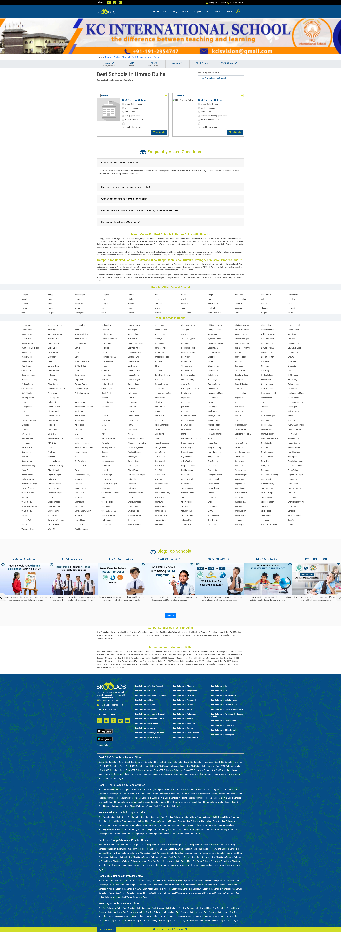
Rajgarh (24, 308)
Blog (175, 11)
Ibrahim (104, 398)
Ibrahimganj (133, 398)
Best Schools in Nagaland (184, 700)
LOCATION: (109, 64)
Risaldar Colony (267, 484)
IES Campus (213, 398)
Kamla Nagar (106, 416)
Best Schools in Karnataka (146, 723)
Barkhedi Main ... (162, 348)
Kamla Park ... (160, 416)
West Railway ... (81, 529)
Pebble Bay (159, 466)
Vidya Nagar (213, 524)
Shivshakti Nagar (55, 511)
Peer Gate (212, 466)
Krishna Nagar (241, 425)
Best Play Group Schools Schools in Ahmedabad (128, 853)
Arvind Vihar (160, 334)
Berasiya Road (27, 357)
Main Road (292, 434)
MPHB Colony (54, 443)
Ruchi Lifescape (27, 488)
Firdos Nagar (293, 379)
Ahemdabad (266, 325)
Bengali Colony (214, 352)
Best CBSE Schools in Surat (112, 770)
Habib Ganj (106, 393)
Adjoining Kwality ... (243, 325)
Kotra (130, 425)
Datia (50, 299)
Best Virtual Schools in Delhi (111, 880)
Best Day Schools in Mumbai (131, 912)
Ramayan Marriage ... (30, 484)
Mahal (183, 434)
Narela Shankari (294, 443)
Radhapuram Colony (269, 475)
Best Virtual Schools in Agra (134, 897)
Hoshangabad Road (296, 393)
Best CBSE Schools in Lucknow (200, 766)
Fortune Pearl (107, 384)
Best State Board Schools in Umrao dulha (206, 652)
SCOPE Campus (267, 493)
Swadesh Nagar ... (295, 515)
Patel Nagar (133, 466)
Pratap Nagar (240, 470)
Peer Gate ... (240, 466)
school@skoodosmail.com (111, 705)
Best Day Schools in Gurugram (174, 920)
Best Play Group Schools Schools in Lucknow (172, 853)
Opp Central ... (161, 461)
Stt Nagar (79, 515)
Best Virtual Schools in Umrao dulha (175, 635)
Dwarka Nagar (134, 379)
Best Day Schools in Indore (216, 912)
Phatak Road (53, 470)
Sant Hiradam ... (241, 488)
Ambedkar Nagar (242, 330)
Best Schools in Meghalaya (184, 691)
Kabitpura (239, 411)
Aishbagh (105, 330)
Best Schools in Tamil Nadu (184, 723)
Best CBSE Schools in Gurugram (198, 774)
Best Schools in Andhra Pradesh (149, 686)
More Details (159, 132)
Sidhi (23, 313)
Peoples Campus (295, 466)
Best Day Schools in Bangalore (136, 908)
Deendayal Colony (242, 375)
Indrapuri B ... (53, 402)
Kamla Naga (80, 416)
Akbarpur (185, 330)
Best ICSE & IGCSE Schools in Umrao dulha (169, 658)
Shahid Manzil (107, 502)
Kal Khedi (25, 416)
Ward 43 (51, 529)
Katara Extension (28, 420)
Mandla (131, 304)
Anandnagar (26, 334)
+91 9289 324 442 (107, 714)
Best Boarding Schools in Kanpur (169, 829)
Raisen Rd (52, 479)
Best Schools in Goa (219, 691)
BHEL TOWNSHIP (82, 361)
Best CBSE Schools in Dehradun (168, 770)
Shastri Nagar (160, 506)
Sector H (131, 497)
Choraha (158, 370)
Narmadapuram (214, 313)
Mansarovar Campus (136, 438)
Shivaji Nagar (26, 511)
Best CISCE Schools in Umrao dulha (178, 661)
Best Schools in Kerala (145, 728)
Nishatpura (292, 456)
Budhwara (132, 366)
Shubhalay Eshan (108, 511)
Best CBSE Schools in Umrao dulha (111, 652)
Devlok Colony (267, 375)
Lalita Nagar (186, 429)
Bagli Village (106, 343)
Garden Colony (187, 384)
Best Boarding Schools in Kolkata (176, 817)
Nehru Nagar (160, 452)
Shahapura (79, 502)
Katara (291, 416)
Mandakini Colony (55, 438)
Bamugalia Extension (30, 348)
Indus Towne (80, 402)
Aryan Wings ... (214, 334)
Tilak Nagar (106, 520)
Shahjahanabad (134, 502)
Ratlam (51, 308)
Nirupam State (214, 456)
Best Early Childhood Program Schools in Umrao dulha (140, 661)
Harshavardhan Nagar (164, 393)
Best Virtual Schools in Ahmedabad (179, 885)
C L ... (157, 366)
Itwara (210, 402)
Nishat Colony (267, 456)
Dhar (103, 299)
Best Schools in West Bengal (185, 737)
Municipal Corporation (137, 443)
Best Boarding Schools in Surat (152, 825)
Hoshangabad (240, 299)
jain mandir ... (186, 407)
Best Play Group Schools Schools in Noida (190, 865)
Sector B (51, 497)
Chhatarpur (266, 295)
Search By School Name (209, 72)
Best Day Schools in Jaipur (208, 916)
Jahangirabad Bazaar (84, 407)
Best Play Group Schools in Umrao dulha (142, 632)
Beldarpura (159, 352)
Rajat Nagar (160, 479)
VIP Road (292, 524)
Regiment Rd (240, 484)
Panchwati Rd (80, 466)
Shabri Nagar (26, 502)
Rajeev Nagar (240, 479)
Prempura (265, 470)
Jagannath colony (295, 402)
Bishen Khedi (53, 366)
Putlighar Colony (215, 475)
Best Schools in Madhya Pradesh (149, 733)
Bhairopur (185, 357)
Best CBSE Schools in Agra (111, 778)
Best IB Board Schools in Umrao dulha (171, 652)
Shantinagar (106, 506)
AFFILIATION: (202, 63)
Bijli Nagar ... (266, 361)
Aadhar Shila (80, 325)
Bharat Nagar (240, 357)
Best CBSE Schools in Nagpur (139, 770)
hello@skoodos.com (217, 3)
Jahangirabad (54, 407)
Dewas (77, 299)
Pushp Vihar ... (161, 475)
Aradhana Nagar (55, 334)
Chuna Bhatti (186, 370)
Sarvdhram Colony (162, 493)
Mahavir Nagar (267, 434)
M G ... (77, 434)
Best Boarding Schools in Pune (131, 821)
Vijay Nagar (239, 524)
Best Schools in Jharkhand (222, 725)
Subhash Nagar (134, 515)
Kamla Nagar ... (134, 416)
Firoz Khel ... (53, 384)
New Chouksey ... (268, 452)
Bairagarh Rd (293, 343)
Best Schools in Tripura (182, 728)
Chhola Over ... (27, 370)
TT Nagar (265, 520)
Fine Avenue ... (267, 379)
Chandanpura (213, 366)
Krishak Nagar (214, 425)
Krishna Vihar (266, 425)
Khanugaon (266, 420)
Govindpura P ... (214, 389)
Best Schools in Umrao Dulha (145, 57)
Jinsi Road (79, 411)
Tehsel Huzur (80, 520)
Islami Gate (159, 402)
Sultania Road (187, 515)
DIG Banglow (293, 375)
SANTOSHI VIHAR (295, 488)
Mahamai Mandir (215, 434)
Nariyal (51, 447)
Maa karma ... (160, 434)
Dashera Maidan (188, 375)
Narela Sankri (266, 443)
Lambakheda (213, 429)
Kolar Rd (51, 425)
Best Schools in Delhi (220, 686)
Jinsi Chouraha (54, 411)
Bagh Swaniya (54, 343)
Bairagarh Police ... (269, 343)
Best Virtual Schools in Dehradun (186, 889)
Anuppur (51, 295)
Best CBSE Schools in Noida (227, 774)
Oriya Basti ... (186, 461)
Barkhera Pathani (188, 348)
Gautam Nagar (214, 384)
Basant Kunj (213, 348)
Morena (184, 304)
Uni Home (79, 524)
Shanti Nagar (80, 506)
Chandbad (239, 366)
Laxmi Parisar (240, 429)
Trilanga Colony (161, 520)
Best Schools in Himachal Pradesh (150, 714)
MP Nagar (25, 443)
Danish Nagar (133, 375)
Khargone (105, 304)
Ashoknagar (80, 295)
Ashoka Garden (81, 339)
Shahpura (159, 502)
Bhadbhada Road (162, 357)
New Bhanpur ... (214, 452)
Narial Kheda (26, 447)
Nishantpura (240, 456)
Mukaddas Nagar (82, 443)
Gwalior (184, 299)
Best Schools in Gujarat (145, 705)
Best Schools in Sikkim (182, 719)
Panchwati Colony (55, 466)
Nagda (264, 313)
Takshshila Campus (56, 520)
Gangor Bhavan (161, 384)
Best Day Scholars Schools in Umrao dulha (209, 635)
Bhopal (126, 57)
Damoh (24, 299)
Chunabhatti (213, 370)
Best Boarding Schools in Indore (122, 825)
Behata (104, 352)
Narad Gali (212, 443)
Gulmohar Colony (82, 393)
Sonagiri (291, 511)
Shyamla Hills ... (134, 511)
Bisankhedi (26, 366)
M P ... (104, 434)
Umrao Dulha (53, 524)
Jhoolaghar (292, 407)
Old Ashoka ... (80, 461)
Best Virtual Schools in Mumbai (148, 885)
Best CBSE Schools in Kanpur (112, 774)
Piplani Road (133, 470)
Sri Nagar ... (26, 515)
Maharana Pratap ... (243, 434)
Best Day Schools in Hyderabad (193, 908)
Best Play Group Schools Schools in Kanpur (167, 861)
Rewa (290, 304)
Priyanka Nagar (54, 475)
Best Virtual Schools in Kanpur (129, 893)
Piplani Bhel (106, 470)
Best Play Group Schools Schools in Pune (187, 849)
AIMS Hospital (294, 325)
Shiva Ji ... (265, 506)
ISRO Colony (186, 402)
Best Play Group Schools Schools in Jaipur (127, 861)
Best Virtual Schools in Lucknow (211, 885)
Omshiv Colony (134, 461)
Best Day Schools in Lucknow (189, 912)
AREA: (153, 64)
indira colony (266, 398)
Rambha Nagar (54, 484)
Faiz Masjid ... (213, 379)
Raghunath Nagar (295, 475)
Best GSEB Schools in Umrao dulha (161, 664)
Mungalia (105, 443)
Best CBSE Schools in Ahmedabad (169, 766)
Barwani (131, 295)
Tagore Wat (26, 520)
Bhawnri (291, 357)
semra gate (239, 497)
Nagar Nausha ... (162, 443)
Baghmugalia (80, 343)
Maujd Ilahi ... (213, 438)
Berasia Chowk (267, 352)
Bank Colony (53, 348)
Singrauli (51, 313)
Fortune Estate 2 (81, 384)
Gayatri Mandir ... (242, 384)
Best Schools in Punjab (182, 709)
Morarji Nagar (293, 438)
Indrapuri (25, 402)
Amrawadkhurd (267, 330)
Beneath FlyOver (188, 352)
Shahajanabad (54, 502)
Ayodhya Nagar (214, 339)
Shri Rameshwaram (83, 511)
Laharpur (25, 429)
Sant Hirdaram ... (268, 488)
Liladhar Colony (294, 429)
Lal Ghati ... (79, 429)
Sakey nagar (133, 488)
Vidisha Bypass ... (135, 524)
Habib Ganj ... (133, 393)
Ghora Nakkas (27, 389)
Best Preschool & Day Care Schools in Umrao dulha (138, 635)
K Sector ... (185, 411)
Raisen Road (80, 479)
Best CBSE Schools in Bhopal (197, 770)
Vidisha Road (186, 524)
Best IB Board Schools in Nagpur (172, 798)
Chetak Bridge (293, 366)
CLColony (265, 370)
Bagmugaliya (160, 343)
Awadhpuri (132, 339)
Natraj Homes (160, 447)
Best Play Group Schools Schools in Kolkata (200, 845)
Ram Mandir (266, 479)
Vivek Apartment (28, 529)
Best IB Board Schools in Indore (114, 798)
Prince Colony (27, 475)
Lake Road (52, 429)
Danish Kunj (106, 375)
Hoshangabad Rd (268, 393)
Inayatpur (239, 398)
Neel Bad (51, 452)
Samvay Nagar (187, 488)
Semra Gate (213, 497)
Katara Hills (53, 420)
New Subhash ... (161, 456)
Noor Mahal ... (54, 461)
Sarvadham (79, 493)
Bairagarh (185, 343)
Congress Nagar (28, 375)
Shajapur (238, 308)
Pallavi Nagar (266, 461)
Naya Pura (239, 447)
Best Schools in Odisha (182, 705)
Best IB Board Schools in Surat (143, 798)
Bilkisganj (292, 361)
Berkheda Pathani (108, 357)
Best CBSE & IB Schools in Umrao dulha (127, 655)
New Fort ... (26, 456)
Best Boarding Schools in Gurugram (126, 833)
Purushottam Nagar (136, 475)
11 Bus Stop (26, 325)
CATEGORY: (177, 63)
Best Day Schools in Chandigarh (145, 920)
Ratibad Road (187, 484)
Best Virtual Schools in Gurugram (219, 893)
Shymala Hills (160, 511)
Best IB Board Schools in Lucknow (227, 794)
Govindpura (159, 389)
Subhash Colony (108, 515)
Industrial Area (107, 402)
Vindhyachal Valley (269, 524)
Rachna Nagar (241, 475)
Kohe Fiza (292, 420)
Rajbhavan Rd (187, 479)
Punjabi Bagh (106, 475)
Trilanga (131, 520)
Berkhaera (52, 357)
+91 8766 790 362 (107, 710)
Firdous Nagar (27, 384)
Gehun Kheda (293, 384)
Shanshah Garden (55, 506)
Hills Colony (186, 393)
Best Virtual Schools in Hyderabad (201, 880)
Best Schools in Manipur (183, 686)
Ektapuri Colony (187, 379)
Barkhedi (105, 348)
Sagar (103, 308)
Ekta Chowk (160, 379)
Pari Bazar (105, 466)
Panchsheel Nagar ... (30, 466)
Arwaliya (184, 334)
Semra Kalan (266, 497)
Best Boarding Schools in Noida (157, 833)
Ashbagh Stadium (268, 334)
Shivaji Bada (293, 506)
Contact (228, 11)
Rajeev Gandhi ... (215, 479)
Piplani (77, 470)
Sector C (78, 497)
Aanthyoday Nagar (136, 325)
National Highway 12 (136, 447)
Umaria (131, 313)
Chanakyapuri (187, 366)
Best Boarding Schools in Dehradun (214, 825)
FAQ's (208, 11)
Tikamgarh (79, 313)
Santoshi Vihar (27, 493)
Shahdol (211, 308)
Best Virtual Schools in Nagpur (156, 889)
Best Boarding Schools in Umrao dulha (176, 632)
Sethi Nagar (293, 497)
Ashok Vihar (26, 339)
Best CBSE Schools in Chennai (228, 762)
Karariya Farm (214, 416)
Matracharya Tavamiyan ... (192, 438)
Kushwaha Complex (296, 425)
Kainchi (264, 411)
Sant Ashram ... (214, 488)
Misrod (237, 438)
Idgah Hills (185, 398)
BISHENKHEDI (81, 366)
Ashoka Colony (54, 339)
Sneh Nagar (266, 511)
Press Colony (293, 470)
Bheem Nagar (27, 361)
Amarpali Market (215, 330)
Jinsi (23, 411)
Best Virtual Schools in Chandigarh (187, 893)
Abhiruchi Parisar (188, 325)
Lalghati (158, 429)
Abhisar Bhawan (215, 325)
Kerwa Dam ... (107, 420)
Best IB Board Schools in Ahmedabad (193, 794)
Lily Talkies (25, 434)
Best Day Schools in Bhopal (182, 916)
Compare (197, 11)
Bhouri (210, 361)
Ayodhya (158, 339)
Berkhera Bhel (133, 357)
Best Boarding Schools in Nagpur (182, 825)
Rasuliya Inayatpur (109, 484)
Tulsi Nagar (292, 520)
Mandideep (79, 438)
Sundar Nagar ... (241, 515)
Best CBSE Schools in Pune (112, 766)
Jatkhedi (264, 407)
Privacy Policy (103, 745)
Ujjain (103, 313)
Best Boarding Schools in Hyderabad (208, 817)
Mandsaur (159, 304)
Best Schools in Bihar (144, 700)
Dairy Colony (80, 375)
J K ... (237, 402)
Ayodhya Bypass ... (189, 339)
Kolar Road (79, 425)
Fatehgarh (239, 379)
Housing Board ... (55, 398)
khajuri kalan (240, 420)
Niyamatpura (26, 461)
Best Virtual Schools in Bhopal (216, 889)
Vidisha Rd (159, 524)
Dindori (131, 299)
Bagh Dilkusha (27, 343)
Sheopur (264, 308)
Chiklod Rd (105, 370)
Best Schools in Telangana (222, 735)
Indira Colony (293, 398)
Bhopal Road (186, 361)
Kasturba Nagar (268, 416)
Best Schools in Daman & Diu (223, 705)
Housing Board (27, 398)
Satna (130, 308)
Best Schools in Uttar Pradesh (185, 733)
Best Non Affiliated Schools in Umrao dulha (195, 664)
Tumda (24, 524)
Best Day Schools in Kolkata (164, 908)
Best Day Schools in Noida (202, 920)
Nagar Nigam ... (187, 443)
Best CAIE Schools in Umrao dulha (208, 661)
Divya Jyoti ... (80, 379)
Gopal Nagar (106, 389)
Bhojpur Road (133, 361)
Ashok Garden (294, 334)
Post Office (159, 470)
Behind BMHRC (134, 352)
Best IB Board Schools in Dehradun (204, 798)
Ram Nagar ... (293, 479)
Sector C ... (105, 497)
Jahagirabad (26, 407)
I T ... (77, 398)
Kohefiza (25, 425)
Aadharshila (106, 325)
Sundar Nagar (214, 515)
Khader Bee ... (160, 420)
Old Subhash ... (107, 461)
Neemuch (238, 304)
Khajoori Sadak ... (215, 420)
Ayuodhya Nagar (242, 339)
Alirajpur (24, 295)
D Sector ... (52, 375)
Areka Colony (106, 334)
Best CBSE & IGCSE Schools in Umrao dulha (202, 655)
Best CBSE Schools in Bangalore (139, 762)
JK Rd (103, 411)
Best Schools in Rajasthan (184, 714)
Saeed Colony (53, 488)
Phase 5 (24, 470)
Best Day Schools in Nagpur (127, 916)
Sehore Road (160, 497)
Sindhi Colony (240, 511)
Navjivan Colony (214, 447)
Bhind (183, 295)
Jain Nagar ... (240, 407)
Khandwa (79, 304)
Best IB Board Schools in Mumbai (161, 794)
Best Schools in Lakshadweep (223, 700)
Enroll (217, 11)
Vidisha (158, 313)
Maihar (237, 313)
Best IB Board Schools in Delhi (112, 789)
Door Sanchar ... (108, 379)
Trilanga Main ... (187, 520)
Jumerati (131, 411)
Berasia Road (293, 352)
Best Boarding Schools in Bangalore (143, 817)
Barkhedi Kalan (134, 348)
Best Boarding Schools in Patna (199, 829)
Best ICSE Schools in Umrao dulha (141, 652)
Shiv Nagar (239, 506)
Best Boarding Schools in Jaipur (139, 829)
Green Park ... (293, 389)
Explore (185, 11)
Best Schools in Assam (145, 691)
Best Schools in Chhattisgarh (223, 730)
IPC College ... (133, 402)
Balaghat (105, 295)
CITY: (132, 64)
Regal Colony (213, 484)
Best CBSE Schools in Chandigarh (168, 774)
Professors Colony (82, 475)
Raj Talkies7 (106, 479)
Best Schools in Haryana (145, 709)
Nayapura (265, 447)
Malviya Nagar (27, 438)
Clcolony (291, 370)
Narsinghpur (213, 304)
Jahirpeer (105, 407)
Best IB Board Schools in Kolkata (175, 789)
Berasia (238, 352)
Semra (184, 497)
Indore (264, 299)
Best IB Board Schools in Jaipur (122, 802)
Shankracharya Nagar (30, 506)
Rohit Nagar (293, 484)
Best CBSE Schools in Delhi (111, 762)
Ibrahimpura (160, 398)
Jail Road (132, 407)
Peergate (265, 466)
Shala (210, 502)
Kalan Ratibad (54, 416)
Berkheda (79, 357)
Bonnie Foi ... (106, 366)
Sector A (24, 497)
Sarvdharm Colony (135, 493)
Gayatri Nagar (267, 384)
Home (156, 11)
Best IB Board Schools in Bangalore (143, 789)
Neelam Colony (81, 452)
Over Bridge (213, 461)
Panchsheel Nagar (295, 461)
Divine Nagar (53, 379)
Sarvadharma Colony (110, 493)
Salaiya (158, 488)
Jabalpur (291, 299)
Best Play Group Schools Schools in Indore (213, 853)
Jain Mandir (160, 407)
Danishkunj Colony (162, 375)
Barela (77, 348)
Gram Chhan (240, 389)
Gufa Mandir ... (27, 393)
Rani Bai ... (79, 484)
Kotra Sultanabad (162, 425)
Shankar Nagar (267, 502)
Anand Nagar (293, 330)
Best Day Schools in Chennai (221, 908)
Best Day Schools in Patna (118, 920)
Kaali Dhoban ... (214, 411)
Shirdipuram (213, 506)
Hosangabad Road (216, 393)
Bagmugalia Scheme (136, 343)
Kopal (103, 425)
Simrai (210, 511)
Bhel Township (107, 361)
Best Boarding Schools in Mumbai (161, 821)
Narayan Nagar (241, 443)
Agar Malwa (186, 313)
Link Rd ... (52, 434)
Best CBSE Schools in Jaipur (224, 770)
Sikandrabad (186, 511)
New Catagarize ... (242, 452)
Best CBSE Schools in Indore (229, 766)
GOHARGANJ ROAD (56, 389)
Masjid (157, 438)
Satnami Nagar (187, 493)
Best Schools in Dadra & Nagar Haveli (227, 709)
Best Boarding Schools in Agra (186, 833)
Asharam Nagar (241, 334)
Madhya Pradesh (113, 57)
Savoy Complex (241, 493)
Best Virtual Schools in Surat (128, 889)
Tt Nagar (238, 520)
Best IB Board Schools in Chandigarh (213, 802)
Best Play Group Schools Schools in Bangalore (158, 845)
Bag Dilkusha (293, 339)
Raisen (77, 308)
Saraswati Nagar (55, 493)
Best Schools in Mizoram (183, 695)
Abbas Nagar (160, 325)
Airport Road (26, 330)
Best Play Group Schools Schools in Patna (207, 861)
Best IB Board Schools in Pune (130, 794)
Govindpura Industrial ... (191, 389)
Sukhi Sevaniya (161, 515)
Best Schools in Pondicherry (223, 695)
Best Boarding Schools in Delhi (112, 817)
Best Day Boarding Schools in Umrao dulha (210, 632)
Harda (210, 299)
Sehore (157, 308)
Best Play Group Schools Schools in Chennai (147, 849)
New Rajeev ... (134, 456)
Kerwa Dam (79, 420)
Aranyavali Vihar (81, 334)
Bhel (50, 361)
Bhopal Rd (159, 361)
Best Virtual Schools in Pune (120, 885)
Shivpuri (291, 308)
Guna (157, 299)
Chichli (77, 370)
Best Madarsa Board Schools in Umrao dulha (127, 664)
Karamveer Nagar (188, 416)
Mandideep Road (108, 438)
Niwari (290, 313)
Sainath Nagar (81, 488)
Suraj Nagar (266, 515)
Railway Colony (27, 479)
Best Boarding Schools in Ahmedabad (194, 821)
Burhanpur (239, 295)
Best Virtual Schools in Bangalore (140, 880)
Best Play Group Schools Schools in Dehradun (189, 857)
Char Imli (265, 366)
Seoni (183, 308)
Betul (157, 295)
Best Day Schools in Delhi (110, 908)
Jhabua (24, 304)
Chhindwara (293, 295)
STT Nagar (52, 515)
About (166, 11)
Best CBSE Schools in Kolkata (168, 762)
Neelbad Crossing (135, 452)
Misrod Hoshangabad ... (271, 438)
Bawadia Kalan (267, 348)
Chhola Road (53, 370)
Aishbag (78, 330)
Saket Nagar (106, 488)
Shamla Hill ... (240, 502)
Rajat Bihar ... (133, 479)
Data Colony (213, 375)
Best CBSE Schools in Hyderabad (198, 762)
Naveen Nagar (187, 447)
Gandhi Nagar (134, 384)
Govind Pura (133, 389)
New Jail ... (79, 456)
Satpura (211, 493)
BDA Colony (53, 352)
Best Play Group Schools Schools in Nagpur (148, 857)
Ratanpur (132, 484)
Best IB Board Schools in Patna (182, 802)
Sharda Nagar (134, 506)
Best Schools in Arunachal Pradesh (150, 695)
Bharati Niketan (267, 357)
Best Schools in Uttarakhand (223, 721)
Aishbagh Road (161, 330)
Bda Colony (26, 352)
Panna (264, 304)
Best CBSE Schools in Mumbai (139, 766)
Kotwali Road (186, 425)
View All (170, 615)
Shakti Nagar (186, 502)
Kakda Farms (293, 411)
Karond (238, 416)
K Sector (158, 411)
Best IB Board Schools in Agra (167, 806)
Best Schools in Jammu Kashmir (149, 719)
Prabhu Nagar (187, 470)
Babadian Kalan (267, 339)
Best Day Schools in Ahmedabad (160, 912)
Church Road (240, 370)
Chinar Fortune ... (135, 370)
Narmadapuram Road (84, 447)
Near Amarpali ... (295, 447)
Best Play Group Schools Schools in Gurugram (148, 865)
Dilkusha (25, 379)
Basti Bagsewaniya (242, 348)
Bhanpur (211, 357)
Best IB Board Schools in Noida (138, 806)
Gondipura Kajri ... (82, 389)
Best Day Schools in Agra (226, 920)
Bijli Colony (239, 361)
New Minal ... (106, 456)
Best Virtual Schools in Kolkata (171, 880)
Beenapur (79, 352)
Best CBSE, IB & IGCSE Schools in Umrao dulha (164, 655)
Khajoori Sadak (187, 420)
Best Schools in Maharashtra (147, 737)
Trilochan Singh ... (215, 520)
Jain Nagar (212, 407)
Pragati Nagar (214, 470)
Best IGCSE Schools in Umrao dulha (203, 658)
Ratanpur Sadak (161, 484)
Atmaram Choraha (109, 339)
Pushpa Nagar (187, 475)
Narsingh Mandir (108, 447)
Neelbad (104, 452)
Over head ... (240, 461)
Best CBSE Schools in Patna (138, 774)
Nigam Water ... (187, 456)
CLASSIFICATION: (229, 63)
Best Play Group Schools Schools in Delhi (117, 845)
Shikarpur (185, 506)
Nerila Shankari (187, 452)
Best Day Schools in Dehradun (154, 916)
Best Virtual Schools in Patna (157, 893)
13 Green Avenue (55, 325)
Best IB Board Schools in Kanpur (152, 802)
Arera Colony (133, 334)
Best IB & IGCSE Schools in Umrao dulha (134, 658)
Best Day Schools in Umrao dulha (110, 632)
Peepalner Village (188, 466)
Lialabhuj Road (267, 429)
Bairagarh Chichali (215, 343)
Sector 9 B (292, 493)
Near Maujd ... (27, 452)
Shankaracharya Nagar (297, 502)
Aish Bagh (52, 330)
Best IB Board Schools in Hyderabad (207, 789)
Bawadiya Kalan (294, 348)
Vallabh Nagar (107, 524)
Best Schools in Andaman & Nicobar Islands (226, 715)
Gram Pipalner (267, 389)
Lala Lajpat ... (107, 429)
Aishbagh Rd (133, 330)
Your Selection (105, 929)
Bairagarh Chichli (242, 343)
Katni (50, 304)
